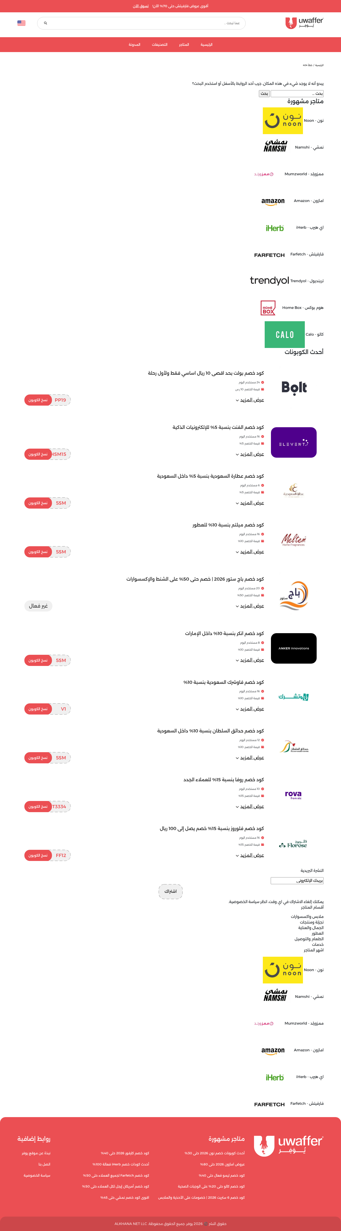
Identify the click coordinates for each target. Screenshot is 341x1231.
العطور (318, 933)
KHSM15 (47, 454)
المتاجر (184, 45)
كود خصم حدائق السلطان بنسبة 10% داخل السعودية (210, 731)
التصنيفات (159, 45)
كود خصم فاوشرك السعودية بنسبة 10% (223, 682)
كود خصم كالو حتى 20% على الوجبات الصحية (211, 1186)
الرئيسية (206, 45)
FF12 (47, 855)
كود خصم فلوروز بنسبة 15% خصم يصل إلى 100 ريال (212, 828)
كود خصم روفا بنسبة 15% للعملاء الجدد (223, 779)
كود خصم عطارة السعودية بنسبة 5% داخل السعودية (210, 476)
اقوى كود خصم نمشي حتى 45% (124, 1197)
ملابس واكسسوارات (307, 916)
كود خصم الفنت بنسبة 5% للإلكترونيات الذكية (218, 427)
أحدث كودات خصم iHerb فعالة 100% (121, 1164)
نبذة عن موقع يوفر (36, 1153)
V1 (47, 709)
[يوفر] (290, 23)
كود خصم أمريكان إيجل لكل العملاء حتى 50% (115, 1186)
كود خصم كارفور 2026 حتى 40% (125, 1153)
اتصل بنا (44, 1164)
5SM (47, 503)
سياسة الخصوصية (244, 902)
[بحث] (45, 23)
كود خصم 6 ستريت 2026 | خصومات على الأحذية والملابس (201, 1197)
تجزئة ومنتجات (312, 922)
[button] (250, 400)
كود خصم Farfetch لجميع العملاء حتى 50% (116, 1175)
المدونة (134, 45)
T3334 (47, 806)
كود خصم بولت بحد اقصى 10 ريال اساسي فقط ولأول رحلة (206, 373)
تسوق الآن (141, 6)
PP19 (47, 400)
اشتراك (170, 891)
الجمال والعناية (311, 928)
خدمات (318, 944)
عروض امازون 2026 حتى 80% (222, 1164)
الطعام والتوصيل (309, 939)
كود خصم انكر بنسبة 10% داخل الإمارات (224, 633)
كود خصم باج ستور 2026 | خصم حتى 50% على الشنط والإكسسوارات (195, 579)
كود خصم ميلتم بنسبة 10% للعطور (228, 525)
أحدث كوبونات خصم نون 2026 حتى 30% (215, 1153)
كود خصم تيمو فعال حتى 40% (222, 1175)
